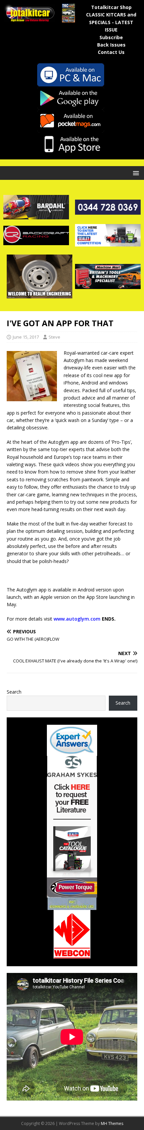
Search (14, 692)
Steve (54, 337)
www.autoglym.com (77, 619)
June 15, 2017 (26, 337)
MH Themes (112, 1123)
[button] (134, 173)
